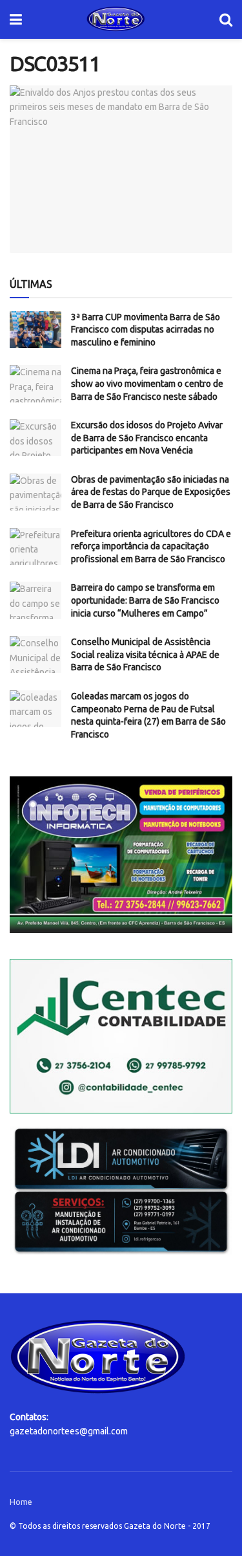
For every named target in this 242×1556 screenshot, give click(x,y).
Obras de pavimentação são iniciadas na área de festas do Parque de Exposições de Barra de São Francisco (150, 492)
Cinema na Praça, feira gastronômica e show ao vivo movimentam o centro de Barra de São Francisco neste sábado (147, 383)
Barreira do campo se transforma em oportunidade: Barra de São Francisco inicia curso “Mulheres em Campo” (145, 600)
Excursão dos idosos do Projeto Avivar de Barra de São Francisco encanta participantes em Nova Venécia (147, 437)
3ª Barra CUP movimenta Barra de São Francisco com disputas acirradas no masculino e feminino (145, 329)
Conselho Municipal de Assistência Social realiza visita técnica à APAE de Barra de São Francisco (145, 654)
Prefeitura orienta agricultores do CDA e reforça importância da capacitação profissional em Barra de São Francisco (151, 546)
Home (21, 1501)
